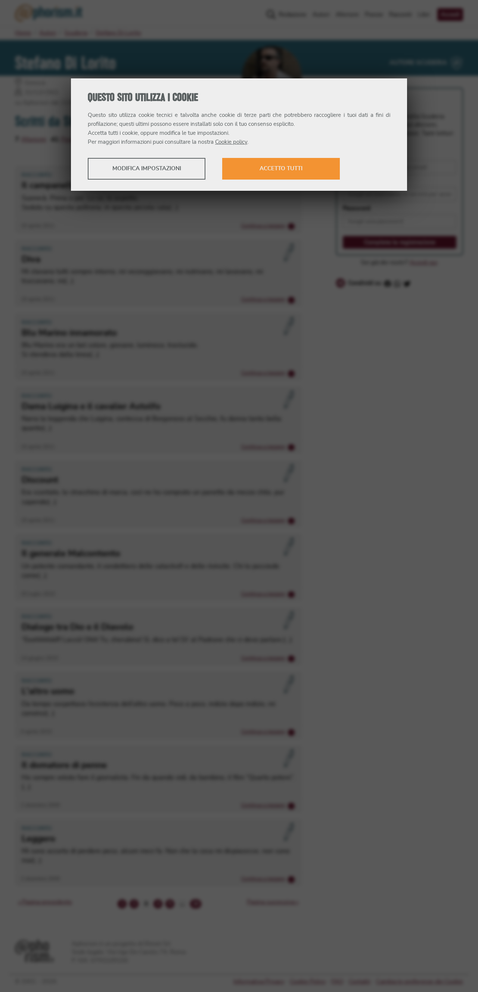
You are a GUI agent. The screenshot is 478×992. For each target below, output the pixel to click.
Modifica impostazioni (146, 168)
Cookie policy (231, 142)
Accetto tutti (281, 168)
